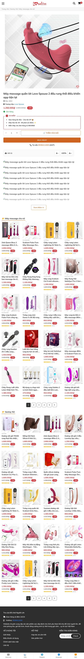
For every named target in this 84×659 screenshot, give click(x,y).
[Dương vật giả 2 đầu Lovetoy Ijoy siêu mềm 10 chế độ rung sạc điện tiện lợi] (73, 423)
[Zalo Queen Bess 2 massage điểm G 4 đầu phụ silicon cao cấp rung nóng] (10, 230)
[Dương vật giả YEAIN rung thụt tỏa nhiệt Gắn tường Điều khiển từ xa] (10, 423)
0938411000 (44, 145)
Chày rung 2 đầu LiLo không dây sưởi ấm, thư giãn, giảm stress (52, 317)
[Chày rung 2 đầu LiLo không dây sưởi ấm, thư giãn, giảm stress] (52, 302)
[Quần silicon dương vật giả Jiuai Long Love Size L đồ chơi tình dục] (52, 460)
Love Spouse (19, 104)
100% (63, 153)
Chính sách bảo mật (10, 642)
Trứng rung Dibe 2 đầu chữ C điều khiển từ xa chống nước (73, 583)
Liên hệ (6, 645)
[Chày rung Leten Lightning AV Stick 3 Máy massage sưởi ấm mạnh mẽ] (52, 230)
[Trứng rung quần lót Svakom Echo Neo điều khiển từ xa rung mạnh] (31, 496)
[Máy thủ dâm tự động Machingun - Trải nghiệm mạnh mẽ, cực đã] (31, 532)
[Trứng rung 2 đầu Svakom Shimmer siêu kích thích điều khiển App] (31, 460)
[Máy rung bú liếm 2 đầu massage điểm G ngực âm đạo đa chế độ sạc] (73, 302)
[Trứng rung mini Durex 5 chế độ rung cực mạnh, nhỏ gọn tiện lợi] (31, 302)
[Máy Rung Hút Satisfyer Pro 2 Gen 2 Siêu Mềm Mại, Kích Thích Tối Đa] (73, 266)
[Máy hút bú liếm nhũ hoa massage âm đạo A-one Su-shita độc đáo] (10, 266)
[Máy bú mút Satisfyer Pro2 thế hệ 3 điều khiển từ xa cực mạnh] (52, 339)
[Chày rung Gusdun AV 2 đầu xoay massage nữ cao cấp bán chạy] (10, 339)
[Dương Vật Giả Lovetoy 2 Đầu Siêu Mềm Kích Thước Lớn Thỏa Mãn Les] (73, 496)
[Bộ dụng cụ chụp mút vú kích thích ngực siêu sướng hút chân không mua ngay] (31, 375)
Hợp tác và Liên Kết (38, 635)
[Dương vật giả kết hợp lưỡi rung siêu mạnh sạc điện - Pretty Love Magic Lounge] (73, 375)
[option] (42, 51)
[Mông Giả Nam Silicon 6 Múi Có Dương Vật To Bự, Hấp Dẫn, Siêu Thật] (31, 423)
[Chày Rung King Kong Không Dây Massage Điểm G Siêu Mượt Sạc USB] (31, 266)
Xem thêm (37, 207)
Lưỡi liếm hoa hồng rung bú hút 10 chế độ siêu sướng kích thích (31, 351)
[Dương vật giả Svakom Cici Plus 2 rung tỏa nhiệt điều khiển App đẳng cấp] (10, 460)
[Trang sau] (54, 405)
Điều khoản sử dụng (11, 638)
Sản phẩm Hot (36, 638)
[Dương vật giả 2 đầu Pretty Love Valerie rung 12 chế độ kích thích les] (10, 568)
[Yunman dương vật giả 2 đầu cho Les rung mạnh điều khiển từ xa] (52, 496)
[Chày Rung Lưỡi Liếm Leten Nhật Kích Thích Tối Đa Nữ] (10, 375)
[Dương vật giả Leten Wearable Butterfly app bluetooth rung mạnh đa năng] (73, 532)
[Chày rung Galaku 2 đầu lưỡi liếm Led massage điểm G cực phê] (52, 375)
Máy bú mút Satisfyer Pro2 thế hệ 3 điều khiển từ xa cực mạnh (52, 353)
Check (75, 636)
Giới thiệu (7, 635)
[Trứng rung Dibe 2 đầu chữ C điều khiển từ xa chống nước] (73, 568)
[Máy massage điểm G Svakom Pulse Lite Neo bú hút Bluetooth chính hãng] (73, 339)
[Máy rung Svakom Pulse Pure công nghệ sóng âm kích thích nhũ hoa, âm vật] (10, 302)
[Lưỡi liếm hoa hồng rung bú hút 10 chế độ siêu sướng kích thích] (31, 339)
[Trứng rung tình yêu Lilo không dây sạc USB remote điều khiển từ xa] (52, 532)
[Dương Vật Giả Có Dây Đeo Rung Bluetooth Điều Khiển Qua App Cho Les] (10, 532)
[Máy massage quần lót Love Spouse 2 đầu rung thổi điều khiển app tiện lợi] (42, 51)
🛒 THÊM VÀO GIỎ (50, 133)
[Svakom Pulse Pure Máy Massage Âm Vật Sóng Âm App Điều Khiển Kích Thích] (31, 230)
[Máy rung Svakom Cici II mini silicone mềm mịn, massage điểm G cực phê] (52, 266)
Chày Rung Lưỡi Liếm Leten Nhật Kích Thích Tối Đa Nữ (10, 389)
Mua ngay (42, 140)
